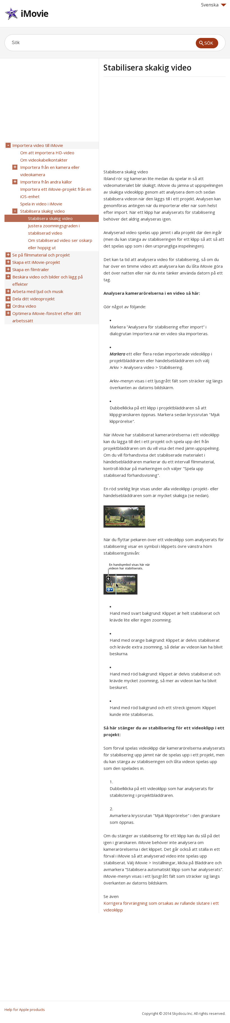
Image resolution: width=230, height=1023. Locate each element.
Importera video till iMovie (37, 145)
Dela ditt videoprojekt (33, 298)
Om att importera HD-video (47, 152)
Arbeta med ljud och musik (37, 291)
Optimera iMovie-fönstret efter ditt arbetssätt (46, 316)
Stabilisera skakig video (42, 211)
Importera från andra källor (46, 182)
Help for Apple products (24, 1009)
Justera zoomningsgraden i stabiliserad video (54, 229)
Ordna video (24, 306)
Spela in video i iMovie (41, 204)
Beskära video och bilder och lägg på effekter (47, 280)
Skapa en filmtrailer (30, 269)
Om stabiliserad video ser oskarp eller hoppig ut (60, 243)
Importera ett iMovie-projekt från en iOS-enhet (55, 192)
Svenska (210, 5)
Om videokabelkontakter (44, 160)
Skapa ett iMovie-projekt (36, 262)
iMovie (34, 13)
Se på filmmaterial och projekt (41, 255)
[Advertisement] (151, 124)
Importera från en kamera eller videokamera (50, 170)
